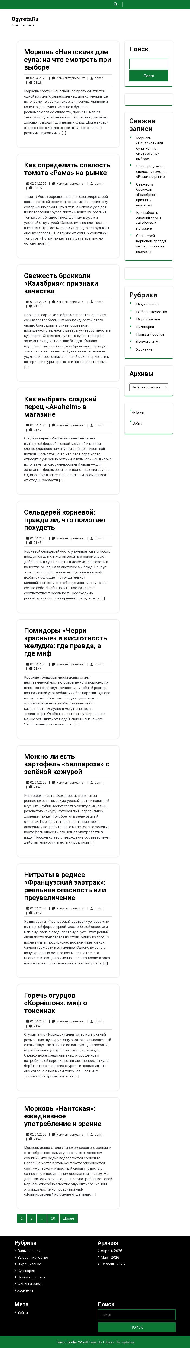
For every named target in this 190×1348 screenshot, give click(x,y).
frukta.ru (138, 413)
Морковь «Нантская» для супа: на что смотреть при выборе (67, 59)
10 (53, 1218)
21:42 (34, 913)
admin (95, 78)
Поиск (139, 49)
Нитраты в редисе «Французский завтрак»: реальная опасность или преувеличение (65, 886)
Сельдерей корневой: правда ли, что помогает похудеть (65, 520)
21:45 (34, 542)
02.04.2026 (37, 78)
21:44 (34, 668)
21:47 (34, 306)
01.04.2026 (37, 302)
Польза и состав (150, 334)
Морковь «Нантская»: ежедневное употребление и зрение (62, 1116)
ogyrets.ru (25, 19)
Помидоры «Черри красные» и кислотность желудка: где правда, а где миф (65, 641)
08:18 (34, 82)
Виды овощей (147, 304)
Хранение (144, 349)
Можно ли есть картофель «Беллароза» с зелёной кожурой (66, 764)
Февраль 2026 (113, 1264)
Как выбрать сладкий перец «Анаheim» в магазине (60, 406)
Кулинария (145, 327)
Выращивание (148, 319)
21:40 (34, 1139)
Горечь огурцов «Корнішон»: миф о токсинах (55, 1003)
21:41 (34, 1026)
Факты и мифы (148, 342)
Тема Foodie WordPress (77, 1342)
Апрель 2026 (111, 1251)
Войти (137, 423)
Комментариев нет (67, 78)
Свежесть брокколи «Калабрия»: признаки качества (61, 283)
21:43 (34, 787)
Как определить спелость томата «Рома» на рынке (67, 169)
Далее (68, 1218)
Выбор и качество (151, 312)
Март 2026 (110, 1257)
